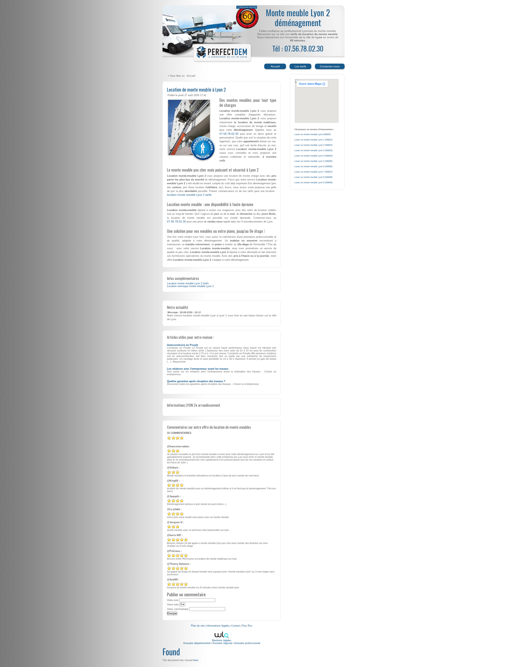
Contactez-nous (330, 66)
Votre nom (173, 600)
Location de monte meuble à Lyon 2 (196, 89)
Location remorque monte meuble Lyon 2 (190, 286)
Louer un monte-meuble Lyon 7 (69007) (313, 172)
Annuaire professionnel (247, 643)
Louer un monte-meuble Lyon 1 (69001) (313, 139)
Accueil (275, 66)
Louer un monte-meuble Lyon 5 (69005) (313, 161)
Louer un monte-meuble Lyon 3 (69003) (313, 150)
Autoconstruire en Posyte (182, 345)
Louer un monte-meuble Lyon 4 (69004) (313, 156)
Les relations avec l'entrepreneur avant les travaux (197, 368)
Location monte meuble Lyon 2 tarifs (188, 283)
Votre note (173, 604)
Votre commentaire (178, 609)
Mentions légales (221, 640)
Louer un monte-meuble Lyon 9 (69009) (313, 182)
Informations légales (218, 625)
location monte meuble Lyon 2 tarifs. (189, 194)
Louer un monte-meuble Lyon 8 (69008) (313, 177)
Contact (235, 625)
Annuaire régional (222, 643)
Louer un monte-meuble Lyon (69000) (312, 134)
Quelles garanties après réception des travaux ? (196, 381)
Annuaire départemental (196, 643)
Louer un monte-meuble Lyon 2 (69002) (313, 145)
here (195, 660)
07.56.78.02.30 (228, 133)
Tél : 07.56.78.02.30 (297, 48)
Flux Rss (247, 625)
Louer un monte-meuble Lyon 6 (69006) (313, 166)
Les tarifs (300, 66)
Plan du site (198, 625)
